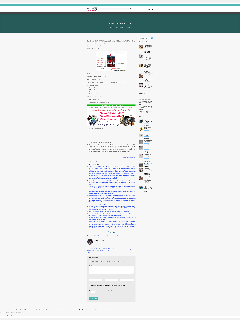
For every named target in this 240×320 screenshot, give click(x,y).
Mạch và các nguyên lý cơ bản (120, 19)
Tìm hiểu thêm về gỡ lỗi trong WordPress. (8, 315)
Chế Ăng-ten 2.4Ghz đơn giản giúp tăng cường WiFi (145, 112)
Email (105, 278)
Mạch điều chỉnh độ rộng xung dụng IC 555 (98, 204)
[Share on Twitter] (111, 232)
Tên (90, 278)
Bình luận (91, 265)
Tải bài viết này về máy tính (129, 157)
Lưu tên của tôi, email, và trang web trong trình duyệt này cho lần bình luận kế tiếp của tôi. (108, 285)
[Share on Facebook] (109, 232)
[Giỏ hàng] (152, 9)
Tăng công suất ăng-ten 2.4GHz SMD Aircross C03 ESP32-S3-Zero (145, 103)
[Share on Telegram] (114, 232)
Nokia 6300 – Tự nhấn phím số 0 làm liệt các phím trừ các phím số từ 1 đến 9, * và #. (108, 211)
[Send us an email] (149, 5)
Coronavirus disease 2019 (144, 99)
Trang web (122, 278)
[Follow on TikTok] (147, 5)
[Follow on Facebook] (146, 5)
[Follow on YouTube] (152, 5)
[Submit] (130, 9)
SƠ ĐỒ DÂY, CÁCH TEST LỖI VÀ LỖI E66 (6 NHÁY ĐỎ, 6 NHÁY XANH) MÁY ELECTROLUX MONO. (98, 250)
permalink (116, 235)
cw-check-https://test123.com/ (145, 96)
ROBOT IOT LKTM (126, 27)
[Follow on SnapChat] (148, 5)
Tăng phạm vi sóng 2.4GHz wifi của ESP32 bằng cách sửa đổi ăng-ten (145, 108)
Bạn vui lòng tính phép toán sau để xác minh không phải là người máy (102, 290)
